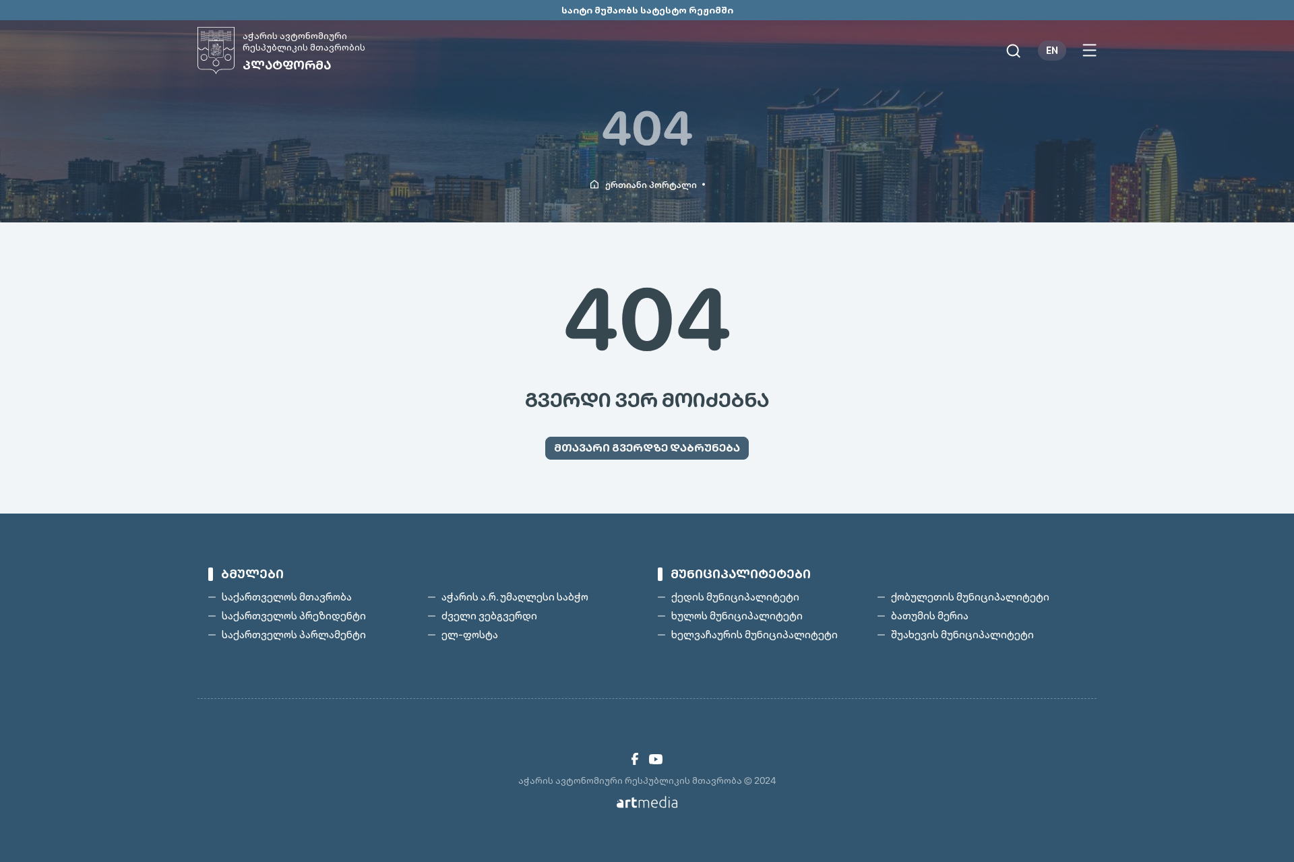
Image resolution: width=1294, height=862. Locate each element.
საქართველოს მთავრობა (287, 597)
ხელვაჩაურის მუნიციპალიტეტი (754, 634)
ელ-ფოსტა (469, 634)
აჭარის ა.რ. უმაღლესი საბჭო (514, 597)
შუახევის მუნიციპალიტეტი (962, 634)
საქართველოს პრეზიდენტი (294, 616)
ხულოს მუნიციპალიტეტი (737, 616)
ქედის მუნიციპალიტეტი (735, 597)
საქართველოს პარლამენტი (294, 634)
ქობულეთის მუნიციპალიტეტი (970, 597)
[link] (634, 759)
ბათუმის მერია (929, 616)
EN (1052, 50)
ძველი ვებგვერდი (489, 616)
